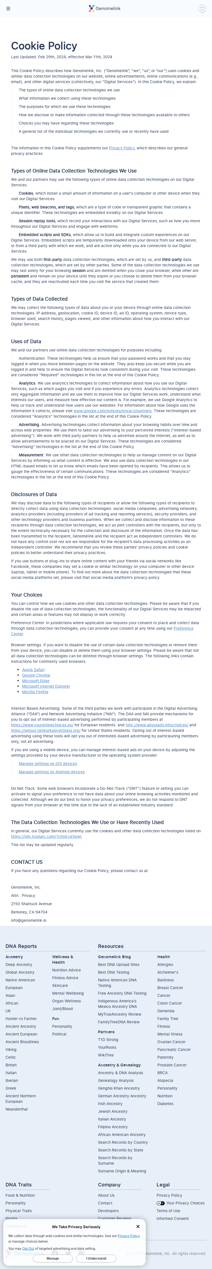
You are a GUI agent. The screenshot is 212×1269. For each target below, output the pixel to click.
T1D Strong (108, 1039)
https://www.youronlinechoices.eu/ (42, 724)
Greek (11, 1088)
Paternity (165, 1057)
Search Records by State (120, 1150)
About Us (106, 1195)
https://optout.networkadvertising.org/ (46, 730)
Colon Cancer (169, 1003)
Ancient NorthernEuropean (21, 1098)
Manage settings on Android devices (52, 771)
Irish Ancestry (110, 1103)
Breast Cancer (170, 987)
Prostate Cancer (172, 1064)
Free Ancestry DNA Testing (122, 993)
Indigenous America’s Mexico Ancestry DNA (117, 1003)
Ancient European (21, 1034)
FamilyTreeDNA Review (119, 1021)
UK (8, 1010)
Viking (11, 1049)
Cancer (163, 995)
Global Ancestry (20, 972)
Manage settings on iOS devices (48, 763)
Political (59, 1034)
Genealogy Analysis (116, 1080)
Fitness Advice (65, 977)
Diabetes (165, 1103)
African (12, 1003)
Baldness (165, 979)
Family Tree (167, 1018)
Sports (11, 1218)
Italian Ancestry (112, 1119)
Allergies (165, 964)
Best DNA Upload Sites (118, 964)
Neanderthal (17, 1109)
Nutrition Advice (66, 970)
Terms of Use (168, 1210)
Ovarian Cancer (171, 1041)
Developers (108, 1210)
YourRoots (107, 1047)
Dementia (165, 1010)
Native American (20, 979)
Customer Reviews (114, 1218)
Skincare (60, 985)
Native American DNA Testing (117, 982)
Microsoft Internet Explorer (46, 686)
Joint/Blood (62, 1008)
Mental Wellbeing (68, 993)
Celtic (11, 1057)
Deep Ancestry (19, 964)
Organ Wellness (66, 1000)
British (11, 1064)
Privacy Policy (121, 147)
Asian (10, 995)
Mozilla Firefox (35, 691)
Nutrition (165, 1095)
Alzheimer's (167, 972)
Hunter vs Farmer (21, 1018)
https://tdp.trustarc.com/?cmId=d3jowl (46, 836)
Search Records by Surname (115, 1160)
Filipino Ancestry (113, 1126)
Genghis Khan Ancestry (119, 1088)
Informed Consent (173, 1218)
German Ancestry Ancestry (122, 1095)
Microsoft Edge (35, 680)
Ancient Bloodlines (22, 1041)
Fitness (163, 1026)
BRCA (162, 1072)
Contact (105, 1203)
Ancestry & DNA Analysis (120, 1072)
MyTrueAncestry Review (119, 1014)
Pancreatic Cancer (174, 1049)
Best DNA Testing (113, 972)
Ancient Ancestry (21, 1026)
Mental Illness (169, 1034)
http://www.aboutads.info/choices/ (157, 724)
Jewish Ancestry (113, 1111)
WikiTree (106, 1055)
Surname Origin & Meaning (122, 1170)
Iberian (12, 1080)
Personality (62, 1026)
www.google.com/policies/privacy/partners (113, 410)
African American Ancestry (122, 1134)
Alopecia (165, 1080)
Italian (11, 1072)
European (14, 987)
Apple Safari (33, 669)
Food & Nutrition (20, 1195)
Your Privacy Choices (185, 1203)
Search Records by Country (123, 1142)
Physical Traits (19, 1210)
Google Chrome (36, 675)
